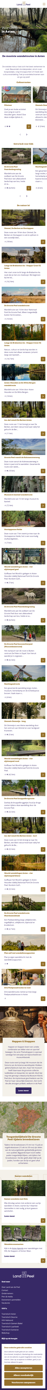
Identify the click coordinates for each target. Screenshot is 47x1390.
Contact (5, 1290)
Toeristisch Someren (10, 1330)
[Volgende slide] (27, 134)
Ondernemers (7, 1293)
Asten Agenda (17, 1248)
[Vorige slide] (20, 134)
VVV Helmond (7, 1320)
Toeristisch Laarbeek (10, 1326)
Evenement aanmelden (11, 1300)
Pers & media (7, 1296)
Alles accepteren (23, 1368)
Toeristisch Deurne (9, 1317)
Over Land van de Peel (11, 1287)
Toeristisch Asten (9, 1314)
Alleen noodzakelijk (23, 1375)
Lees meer (23, 1091)
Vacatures (6, 1303)
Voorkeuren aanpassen (23, 1383)
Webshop (6, 1333)
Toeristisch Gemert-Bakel (12, 1323)
